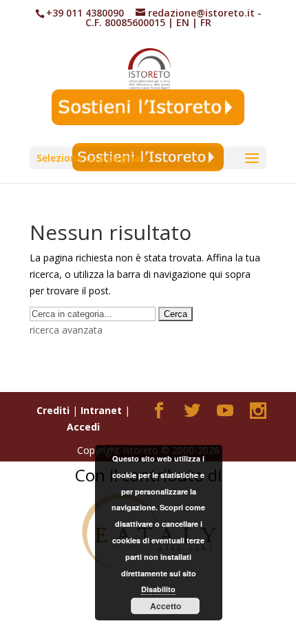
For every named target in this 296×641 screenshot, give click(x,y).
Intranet (101, 410)
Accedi (83, 426)
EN (182, 22)
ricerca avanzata (66, 329)
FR (205, 22)
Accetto (165, 606)
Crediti (53, 410)
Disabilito (158, 589)
